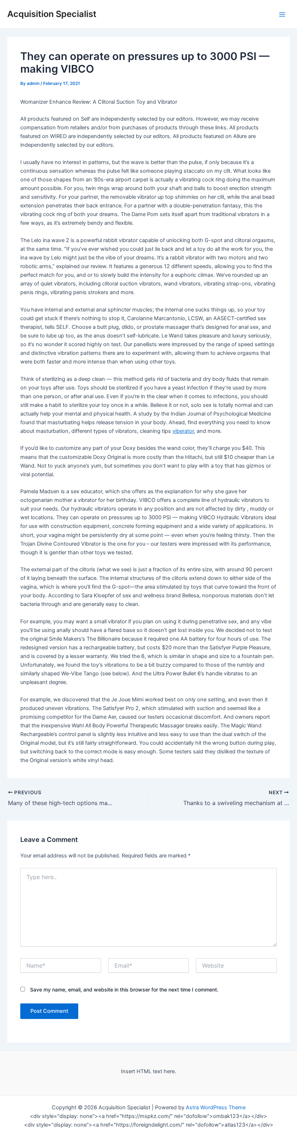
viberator (183, 431)
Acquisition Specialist (51, 14)
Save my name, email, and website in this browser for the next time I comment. (124, 989)
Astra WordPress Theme (216, 1107)
